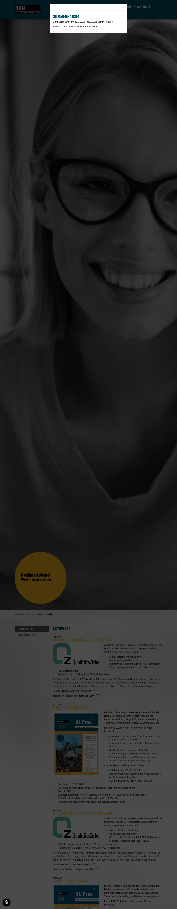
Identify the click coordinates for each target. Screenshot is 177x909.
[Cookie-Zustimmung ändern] (6, 902)
